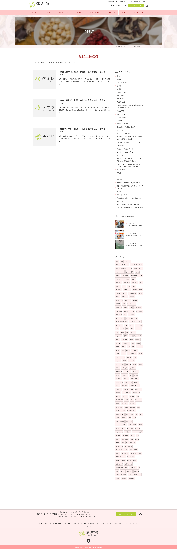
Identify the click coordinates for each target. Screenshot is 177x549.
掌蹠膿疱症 (125, 435)
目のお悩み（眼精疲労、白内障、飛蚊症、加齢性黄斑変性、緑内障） (130, 138)
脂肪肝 (123, 346)
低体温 (119, 89)
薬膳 (137, 435)
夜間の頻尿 (120, 99)
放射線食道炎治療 (120, 460)
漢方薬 (125, 307)
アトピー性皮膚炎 (137, 432)
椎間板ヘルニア (120, 414)
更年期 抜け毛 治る (135, 321)
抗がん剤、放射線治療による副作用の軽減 (130, 208)
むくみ (117, 375)
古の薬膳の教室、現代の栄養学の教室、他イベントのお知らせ (130, 106)
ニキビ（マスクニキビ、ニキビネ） (128, 152)
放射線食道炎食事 (131, 460)
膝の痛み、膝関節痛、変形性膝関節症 (128, 183)
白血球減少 (129, 471)
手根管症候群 (136, 393)
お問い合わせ (125, 275)
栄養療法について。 (123, 201)
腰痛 (137, 396)
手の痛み (118, 396)
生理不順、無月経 (122, 195)
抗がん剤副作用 (133, 450)
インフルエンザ (120, 364)
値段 (127, 332)
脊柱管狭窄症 (119, 400)
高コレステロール (131, 354)
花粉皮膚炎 (130, 428)
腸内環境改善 (119, 446)
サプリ (122, 329)
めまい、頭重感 (121, 117)
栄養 (127, 329)
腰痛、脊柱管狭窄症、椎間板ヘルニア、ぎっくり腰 (130, 187)
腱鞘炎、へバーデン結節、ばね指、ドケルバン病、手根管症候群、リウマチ (130, 165)
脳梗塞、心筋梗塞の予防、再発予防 (128, 204)
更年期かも (134, 282)
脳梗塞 (117, 417)
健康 (131, 375)
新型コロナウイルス (135, 385)
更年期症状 (127, 282)
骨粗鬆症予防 (125, 453)
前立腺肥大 (132, 368)
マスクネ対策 (119, 382)
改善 (128, 346)
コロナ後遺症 (121, 114)
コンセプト (128, 261)
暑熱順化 (124, 417)
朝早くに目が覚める (121, 293)
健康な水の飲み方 (122, 124)
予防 (132, 329)
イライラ (132, 297)
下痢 (136, 414)
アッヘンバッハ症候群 (121, 450)
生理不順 (118, 304)
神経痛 (119, 191)
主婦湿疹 (119, 120)
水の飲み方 (124, 375)
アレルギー (138, 329)
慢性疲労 (126, 378)
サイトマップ (88, 526)
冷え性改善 (124, 297)
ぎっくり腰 (139, 346)
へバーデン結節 (127, 393)
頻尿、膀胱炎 (121, 95)
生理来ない (119, 307)
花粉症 (119, 76)
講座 (132, 439)
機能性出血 (119, 311)
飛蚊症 (117, 339)
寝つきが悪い (127, 289)
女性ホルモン (119, 325)
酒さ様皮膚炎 (119, 432)
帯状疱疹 (118, 435)
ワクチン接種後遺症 (130, 407)
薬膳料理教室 (125, 439)
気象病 (119, 173)
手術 (135, 357)
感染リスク (119, 389)
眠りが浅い (119, 289)
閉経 (141, 282)
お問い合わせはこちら (136, 5)
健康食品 (128, 364)
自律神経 (119, 179)
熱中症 (136, 375)
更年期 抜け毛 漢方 (131, 318)
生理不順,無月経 (122, 82)
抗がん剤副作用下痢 (121, 474)
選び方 (132, 435)
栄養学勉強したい (120, 457)
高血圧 (128, 350)
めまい (123, 354)
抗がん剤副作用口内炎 (121, 467)
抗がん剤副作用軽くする (134, 474)
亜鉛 (126, 325)
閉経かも (118, 286)
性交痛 (134, 364)
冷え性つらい (119, 300)
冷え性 (119, 86)
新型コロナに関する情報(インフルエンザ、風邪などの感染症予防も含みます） (130, 160)
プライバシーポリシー (136, 275)
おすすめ (118, 361)
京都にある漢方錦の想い (122, 265)
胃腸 (123, 442)
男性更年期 (120, 111)
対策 (117, 332)
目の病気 (118, 343)
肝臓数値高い (126, 343)
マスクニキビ (128, 382)
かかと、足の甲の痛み (124, 133)
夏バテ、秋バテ (121, 155)
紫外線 (122, 332)
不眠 (128, 286)
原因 (133, 343)
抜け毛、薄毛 (121, 170)
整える (131, 325)
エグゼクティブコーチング (122, 279)
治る (131, 336)
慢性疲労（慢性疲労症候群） (126, 149)
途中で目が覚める (137, 289)
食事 (133, 346)
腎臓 (131, 307)
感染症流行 (129, 421)
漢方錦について (138, 268)
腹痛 (141, 414)
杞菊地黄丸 (124, 339)
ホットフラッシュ (130, 442)
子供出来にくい (131, 304)
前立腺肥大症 (121, 102)
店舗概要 (137, 272)
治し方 (117, 350)
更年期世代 (119, 314)
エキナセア (131, 361)
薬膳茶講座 (131, 478)
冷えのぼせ (139, 311)
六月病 (137, 439)
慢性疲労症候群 (135, 378)
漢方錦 (117, 275)
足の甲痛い (124, 403)
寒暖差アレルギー (120, 410)
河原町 (140, 425)
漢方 (122, 261)
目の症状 (137, 339)
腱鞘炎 (140, 364)
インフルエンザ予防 (121, 425)
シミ (117, 329)
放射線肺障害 (128, 464)
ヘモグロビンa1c (120, 357)
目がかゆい (119, 336)
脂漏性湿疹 (128, 432)
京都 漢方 (128, 300)
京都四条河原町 (132, 293)
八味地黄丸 (131, 314)
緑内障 (125, 336)
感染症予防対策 (120, 421)
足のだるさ (136, 371)
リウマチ (125, 396)
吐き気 (122, 471)
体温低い (135, 300)
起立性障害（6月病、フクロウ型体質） (129, 142)
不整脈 (117, 442)
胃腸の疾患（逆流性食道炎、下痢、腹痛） (130, 198)
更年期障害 (119, 282)
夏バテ (140, 354)
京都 (117, 261)
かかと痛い (132, 403)
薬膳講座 (124, 478)
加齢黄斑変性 (137, 336)
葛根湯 (117, 403)
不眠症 (119, 176)
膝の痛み (132, 396)
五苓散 (117, 346)
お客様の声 (120, 145)
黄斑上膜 (129, 357)
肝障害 (117, 478)
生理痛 (119, 79)
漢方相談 (137, 428)
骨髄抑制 (136, 471)
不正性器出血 (137, 307)
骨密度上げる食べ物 (136, 453)
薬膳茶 (117, 439)
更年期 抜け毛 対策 (121, 321)
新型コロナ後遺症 (128, 389)
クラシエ (133, 332)
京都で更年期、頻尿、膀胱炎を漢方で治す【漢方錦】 (83, 72)
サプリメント (138, 325)
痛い (132, 400)
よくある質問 (129, 272)
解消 (130, 417)
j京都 (134, 417)
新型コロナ (138, 400)
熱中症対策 (120, 130)
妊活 (124, 304)
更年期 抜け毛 (120, 318)
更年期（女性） (121, 92)
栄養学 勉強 (133, 467)
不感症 (124, 361)
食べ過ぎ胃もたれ (120, 428)
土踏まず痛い (119, 407)
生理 (124, 286)
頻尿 (125, 314)
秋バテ (117, 385)
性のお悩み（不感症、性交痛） (126, 127)
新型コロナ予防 (132, 425)
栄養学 (117, 453)
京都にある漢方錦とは (136, 265)
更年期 (133, 279)
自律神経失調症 (131, 410)
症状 (138, 407)
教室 (117, 471)
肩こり (117, 354)
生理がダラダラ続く (129, 311)
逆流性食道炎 (129, 414)
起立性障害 (119, 378)
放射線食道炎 (130, 457)
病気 (123, 350)
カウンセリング (120, 272)
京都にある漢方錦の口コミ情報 (124, 268)
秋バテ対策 (124, 385)
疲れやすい (138, 389)
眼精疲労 (136, 382)
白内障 (131, 339)
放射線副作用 (119, 464)
